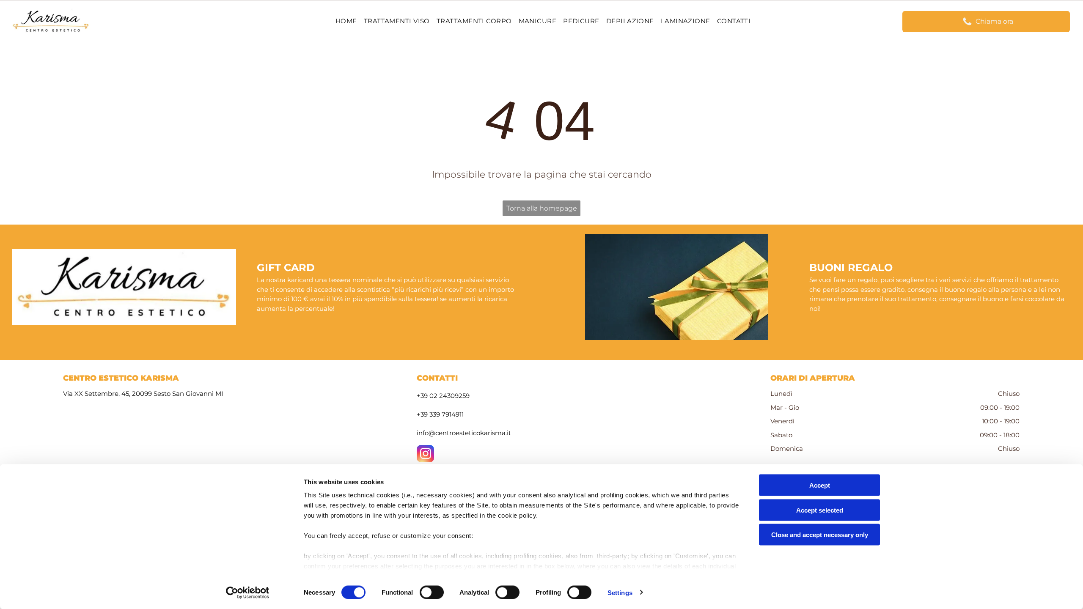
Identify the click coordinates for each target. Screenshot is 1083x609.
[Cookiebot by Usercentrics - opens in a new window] (248, 592)
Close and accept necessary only (819, 534)
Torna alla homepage (541, 208)
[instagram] (425, 454)
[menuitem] (346, 21)
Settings (619, 592)
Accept (819, 485)
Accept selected (819, 509)
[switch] (432, 592)
